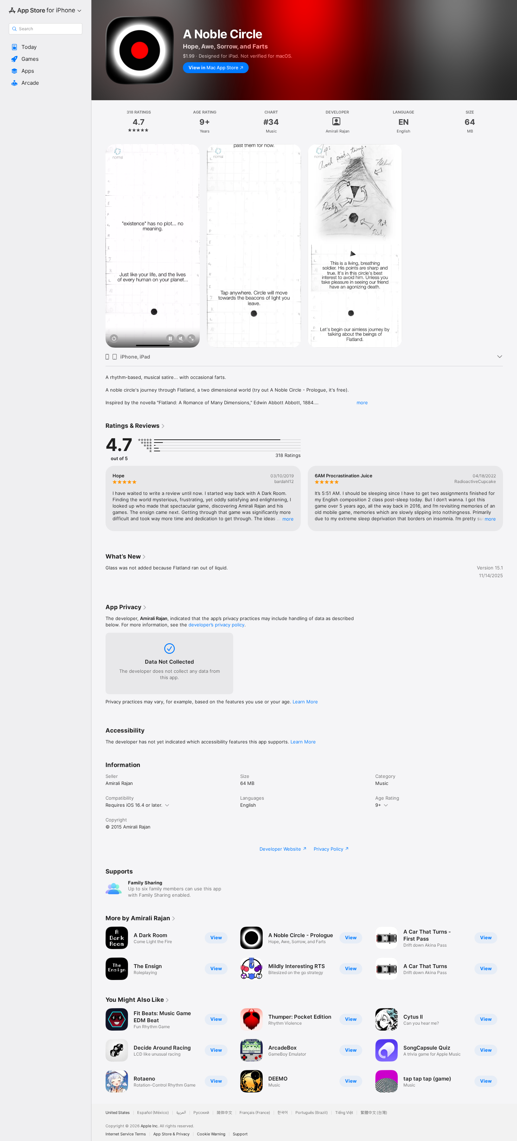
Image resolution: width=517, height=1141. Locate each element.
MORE (288, 519)
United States (118, 1113)
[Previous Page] (98, 498)
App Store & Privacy (171, 1134)
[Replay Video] (114, 339)
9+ (378, 805)
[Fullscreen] (191, 339)
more (362, 402)
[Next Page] (510, 498)
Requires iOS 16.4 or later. (134, 805)
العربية (181, 1113)
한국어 (282, 1113)
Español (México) (153, 1113)
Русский (201, 1113)
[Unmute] (181, 339)
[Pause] (170, 339)
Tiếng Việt (344, 1113)
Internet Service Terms (126, 1134)
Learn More (305, 701)
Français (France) (255, 1113)
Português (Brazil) (311, 1113)
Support (240, 1134)
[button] (45, 47)
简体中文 (224, 1113)
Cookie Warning (211, 1134)
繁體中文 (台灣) (373, 1113)
